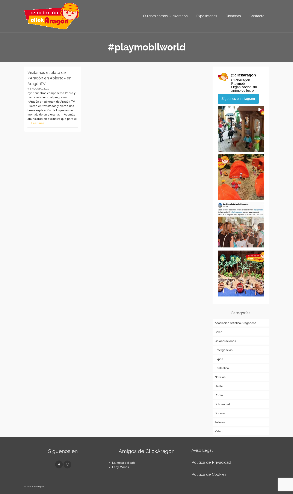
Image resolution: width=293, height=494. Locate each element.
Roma (219, 395)
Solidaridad (222, 404)
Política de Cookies (209, 474)
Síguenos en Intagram (238, 98)
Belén (218, 332)
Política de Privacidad (211, 462)
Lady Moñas (120, 467)
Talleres (220, 422)
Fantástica (222, 368)
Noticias (220, 377)
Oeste (219, 386)
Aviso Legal (202, 450)
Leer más (37, 123)
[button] (241, 129)
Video (218, 431)
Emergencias (224, 350)
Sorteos (220, 413)
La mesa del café (124, 462)
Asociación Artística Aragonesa (235, 323)
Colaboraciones (225, 341)
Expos (219, 359)
